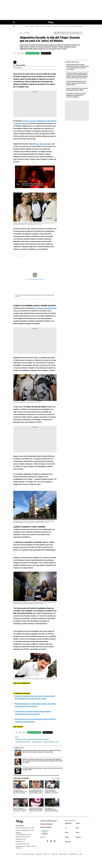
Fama (66, 832)
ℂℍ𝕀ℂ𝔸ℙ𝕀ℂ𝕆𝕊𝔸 (35, 299)
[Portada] (19, 824)
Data (77, 828)
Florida (27, 26)
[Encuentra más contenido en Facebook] (15, 53)
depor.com (46, 854)
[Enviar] (14, 26)
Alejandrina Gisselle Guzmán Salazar (38, 739)
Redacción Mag (20, 65)
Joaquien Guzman (36, 742)
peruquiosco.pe (73, 854)
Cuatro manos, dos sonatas (77, 26)
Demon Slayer (66, 26)
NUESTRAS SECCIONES (70, 820)
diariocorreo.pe (63, 854)
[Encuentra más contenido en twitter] (18, 53)
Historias (67, 842)
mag (80, 854)
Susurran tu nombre (57, 26)
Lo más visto (18, 748)
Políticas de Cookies (45, 827)
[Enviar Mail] (14, 65)
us (65, 828)
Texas (37, 26)
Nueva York (42, 26)
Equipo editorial (20, 825)
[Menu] (14, 22)
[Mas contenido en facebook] (47, 841)
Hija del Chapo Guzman (23, 742)
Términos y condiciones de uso (48, 820)
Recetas (78, 837)
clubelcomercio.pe (30, 854)
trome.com (54, 854)
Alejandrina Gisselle (20, 739)
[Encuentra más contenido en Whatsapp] (22, 53)
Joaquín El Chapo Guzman (51, 742)
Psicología (49, 26)
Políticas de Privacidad (46, 824)
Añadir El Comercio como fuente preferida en (68, 33)
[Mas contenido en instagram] (54, 841)
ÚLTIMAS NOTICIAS (72, 62)
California (32, 26)
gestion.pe (39, 854)
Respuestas (68, 823)
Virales (67, 837)
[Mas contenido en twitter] (51, 841)
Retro (77, 832)
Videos (78, 823)
